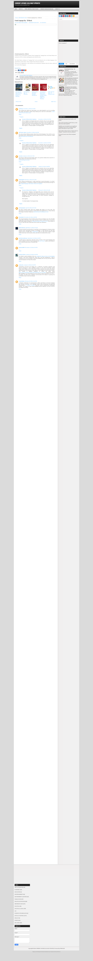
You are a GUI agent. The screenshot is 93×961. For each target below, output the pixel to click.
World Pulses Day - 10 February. (26, 93)
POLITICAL (17, 906)
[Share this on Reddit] (25, 70)
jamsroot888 (22, 247)
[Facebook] (61, 16)
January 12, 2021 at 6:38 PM (44, 166)
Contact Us (57, 9)
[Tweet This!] (20, 70)
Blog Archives (72, 63)
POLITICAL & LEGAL (19, 908)
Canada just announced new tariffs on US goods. (67, 120)
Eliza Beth (21, 217)
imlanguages (22, 207)
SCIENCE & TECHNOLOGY (20, 913)
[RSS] (74, 16)
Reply (20, 114)
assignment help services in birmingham (45, 256)
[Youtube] (70, 16)
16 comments (43, 22)
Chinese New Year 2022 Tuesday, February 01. (35, 93)
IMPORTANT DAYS (23, 17)
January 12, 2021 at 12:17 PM (28, 156)
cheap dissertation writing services (40, 221)
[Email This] (18, 72)
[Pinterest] (63, 16)
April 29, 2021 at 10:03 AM (31, 207)
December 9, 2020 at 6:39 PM (44, 142)
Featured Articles (18, 899)
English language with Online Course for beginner (31, 183)
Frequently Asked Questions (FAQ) (47, 9)
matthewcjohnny (23, 238)
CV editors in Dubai (30, 285)
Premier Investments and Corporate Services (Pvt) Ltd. (51, 951)
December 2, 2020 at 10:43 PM (44, 119)
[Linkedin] (66, 16)
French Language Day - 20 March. (23, 20)
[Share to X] (20, 72)
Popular (61, 63)
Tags (66, 63)
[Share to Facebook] (22, 72)
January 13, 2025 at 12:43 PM (30, 265)
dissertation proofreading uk (27, 136)
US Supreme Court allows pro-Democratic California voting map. (70, 88)
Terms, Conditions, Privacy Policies (31, 9)
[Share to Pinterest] (23, 72)
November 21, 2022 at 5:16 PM (31, 247)
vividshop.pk (35, 231)
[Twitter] (59, 16)
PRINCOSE (62, 948)
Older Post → (54, 101)
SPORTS (16, 920)
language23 (21, 179)
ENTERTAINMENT (19, 894)
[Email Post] (16, 72)
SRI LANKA (17, 922)
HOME (16, 9)
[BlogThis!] (19, 72)
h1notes (21, 156)
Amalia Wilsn (22, 254)
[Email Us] (72, 16)
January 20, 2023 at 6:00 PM (32, 254)
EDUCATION (17, 892)
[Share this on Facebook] (18, 70)
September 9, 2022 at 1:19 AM (31, 227)
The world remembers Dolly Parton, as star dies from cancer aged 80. (68, 123)
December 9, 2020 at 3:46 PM (33, 132)
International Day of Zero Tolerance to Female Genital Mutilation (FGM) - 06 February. (43, 95)
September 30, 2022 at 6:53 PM (34, 238)
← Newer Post (18, 101)
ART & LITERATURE (19, 887)
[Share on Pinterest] (22, 70)
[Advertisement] (62, 4)
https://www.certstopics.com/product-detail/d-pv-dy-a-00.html (32, 272)
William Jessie (22, 132)
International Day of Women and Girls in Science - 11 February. (19, 94)
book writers (42, 241)
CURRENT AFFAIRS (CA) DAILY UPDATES (27, 3)
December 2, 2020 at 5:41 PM (29, 108)
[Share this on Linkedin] (24, 70)
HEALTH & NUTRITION (20, 901)
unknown (21, 265)
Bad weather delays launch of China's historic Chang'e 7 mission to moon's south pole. (68, 131)
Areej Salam (22, 281)
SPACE (16, 918)
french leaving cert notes (24, 160)
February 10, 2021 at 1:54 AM (44, 190)
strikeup (21, 108)
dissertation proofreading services (40, 211)
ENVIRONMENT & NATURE (21, 896)
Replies (21, 117)
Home (16, 17)
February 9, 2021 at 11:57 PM (30, 179)
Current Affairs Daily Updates (29, 119)
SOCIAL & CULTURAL (19, 915)
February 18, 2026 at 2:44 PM (31, 281)
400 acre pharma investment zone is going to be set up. (71, 78)
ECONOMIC (17, 889)
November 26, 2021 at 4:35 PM (30, 217)
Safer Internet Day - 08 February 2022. (51, 93)
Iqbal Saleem (22, 227)
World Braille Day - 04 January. (69, 69)
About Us (20, 9)
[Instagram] (67, 16)
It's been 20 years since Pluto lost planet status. (67, 135)
